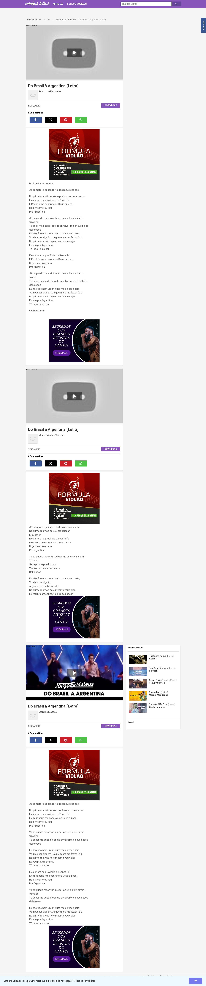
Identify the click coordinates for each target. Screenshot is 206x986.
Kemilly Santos (163, 681)
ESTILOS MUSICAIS (77, 4)
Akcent (161, 657)
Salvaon (162, 669)
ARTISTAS (58, 4)
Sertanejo (34, 105)
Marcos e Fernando (50, 91)
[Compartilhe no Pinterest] (66, 120)
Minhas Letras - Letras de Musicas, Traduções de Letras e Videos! (37, 4)
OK (195, 981)
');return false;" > (31, 26)
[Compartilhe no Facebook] (36, 120)
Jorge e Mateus (48, 712)
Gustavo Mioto (162, 705)
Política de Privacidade (84, 981)
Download (111, 105)
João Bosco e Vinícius (51, 435)
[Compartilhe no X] (51, 120)
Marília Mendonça (158, 693)
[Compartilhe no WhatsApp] (81, 120)
